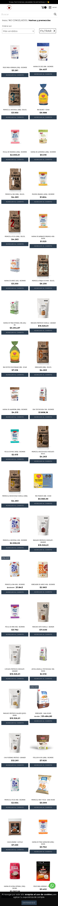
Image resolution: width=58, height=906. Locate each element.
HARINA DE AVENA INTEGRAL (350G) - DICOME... (15, 887)
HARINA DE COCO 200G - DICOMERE (43, 66)
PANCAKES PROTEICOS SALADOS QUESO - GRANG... (15, 714)
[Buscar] (55, 14)
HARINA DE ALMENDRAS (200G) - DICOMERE (43, 152)
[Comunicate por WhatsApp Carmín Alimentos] (52, 886)
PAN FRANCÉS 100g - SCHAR (43, 496)
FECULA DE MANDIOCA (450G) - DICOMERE (15, 152)
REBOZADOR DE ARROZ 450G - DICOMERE (43, 584)
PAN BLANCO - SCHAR (43, 110)
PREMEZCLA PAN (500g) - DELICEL (14, 194)
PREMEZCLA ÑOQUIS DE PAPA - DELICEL (43, 281)
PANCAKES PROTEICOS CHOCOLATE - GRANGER (43, 541)
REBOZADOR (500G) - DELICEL (43, 367)
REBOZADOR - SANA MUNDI (43, 713)
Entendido (29, 903)
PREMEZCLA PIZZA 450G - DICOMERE (14, 800)
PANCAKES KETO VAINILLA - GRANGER (43, 627)
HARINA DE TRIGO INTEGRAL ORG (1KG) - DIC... (15, 324)
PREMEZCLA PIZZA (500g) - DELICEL (15, 236)
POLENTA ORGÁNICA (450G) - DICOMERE (43, 194)
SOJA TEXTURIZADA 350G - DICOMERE (43, 409)
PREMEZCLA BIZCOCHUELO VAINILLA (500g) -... (14, 497)
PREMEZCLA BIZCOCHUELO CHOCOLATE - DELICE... (43, 453)
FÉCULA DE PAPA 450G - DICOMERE (15, 627)
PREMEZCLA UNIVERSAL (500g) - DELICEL (15, 110)
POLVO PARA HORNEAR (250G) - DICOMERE (15, 67)
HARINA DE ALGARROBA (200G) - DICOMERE (15, 409)
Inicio (4, 20)
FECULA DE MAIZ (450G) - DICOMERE (14, 452)
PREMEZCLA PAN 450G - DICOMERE (15, 584)
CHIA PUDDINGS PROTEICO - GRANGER (15, 757)
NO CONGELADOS (18, 20)
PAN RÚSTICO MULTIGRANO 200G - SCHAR (15, 367)
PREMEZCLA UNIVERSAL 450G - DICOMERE (15, 540)
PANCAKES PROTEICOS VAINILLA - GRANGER (43, 323)
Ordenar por (7, 26)
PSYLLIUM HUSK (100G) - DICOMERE (43, 757)
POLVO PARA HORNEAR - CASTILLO (43, 886)
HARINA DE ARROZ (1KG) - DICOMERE (15, 281)
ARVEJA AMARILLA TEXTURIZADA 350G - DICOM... (43, 670)
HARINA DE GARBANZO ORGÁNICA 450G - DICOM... (43, 237)
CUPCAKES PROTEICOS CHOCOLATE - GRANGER (15, 670)
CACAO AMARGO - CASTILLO (15, 842)
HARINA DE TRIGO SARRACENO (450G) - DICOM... (43, 843)
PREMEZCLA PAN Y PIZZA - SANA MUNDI (43, 800)
